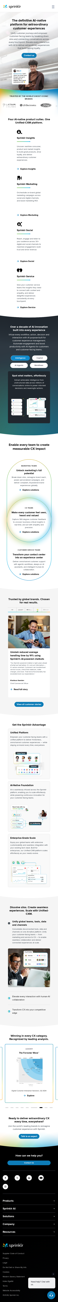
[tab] (12, 610)
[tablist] (29, 610)
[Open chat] (51, 1295)
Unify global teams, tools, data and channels (29, 923)
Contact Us (29, 1163)
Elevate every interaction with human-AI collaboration (31, 998)
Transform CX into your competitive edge (29, 1011)
